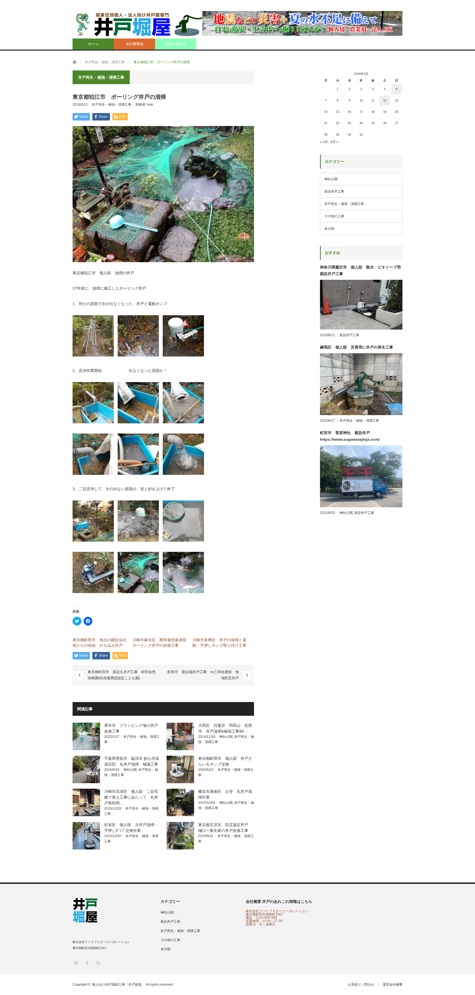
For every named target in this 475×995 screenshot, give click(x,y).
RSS (98, 962)
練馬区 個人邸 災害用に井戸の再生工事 (356, 347)
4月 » (334, 142)
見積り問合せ (175, 44)
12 (384, 100)
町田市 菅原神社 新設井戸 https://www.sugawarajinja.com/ (350, 436)
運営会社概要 (392, 984)
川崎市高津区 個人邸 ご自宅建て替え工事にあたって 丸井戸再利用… (131, 797)
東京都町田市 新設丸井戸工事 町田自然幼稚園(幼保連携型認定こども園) (122, 675)
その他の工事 (334, 216)
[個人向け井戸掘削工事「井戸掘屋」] (142, 24)
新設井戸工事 (334, 191)
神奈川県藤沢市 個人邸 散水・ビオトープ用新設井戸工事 (360, 270)
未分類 (329, 229)
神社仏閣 (226, 737)
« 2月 (324, 142)
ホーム (93, 44)
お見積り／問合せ (361, 984)
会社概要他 (134, 44)
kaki (150, 104)
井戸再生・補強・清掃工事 (111, 104)
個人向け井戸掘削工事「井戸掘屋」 (118, 984)
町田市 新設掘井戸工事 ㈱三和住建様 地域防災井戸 (203, 675)
